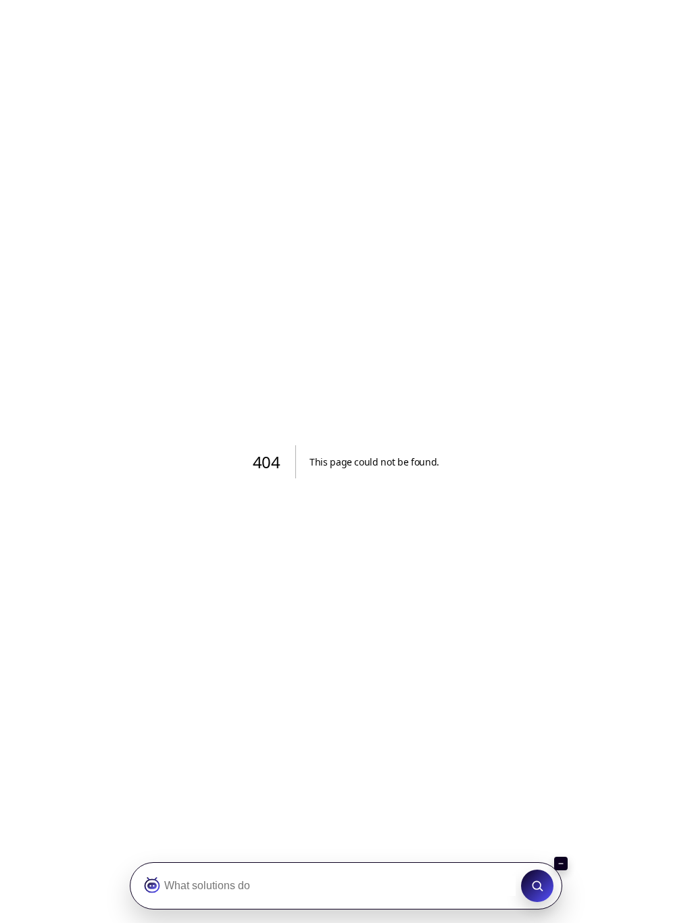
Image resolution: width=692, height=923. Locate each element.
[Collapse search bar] (561, 863)
